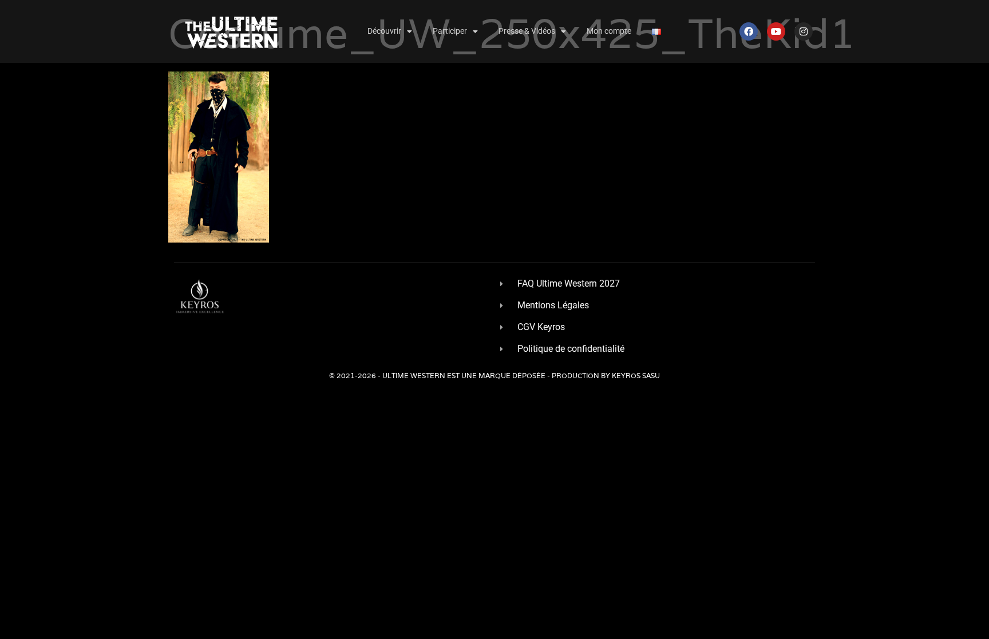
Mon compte (609, 30)
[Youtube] (776, 31)
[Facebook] (748, 31)
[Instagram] (803, 31)
